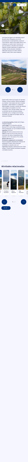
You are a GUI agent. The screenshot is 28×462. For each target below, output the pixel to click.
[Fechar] (26, 1)
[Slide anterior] (8, 89)
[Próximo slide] (20, 89)
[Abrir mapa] (14, 4)
